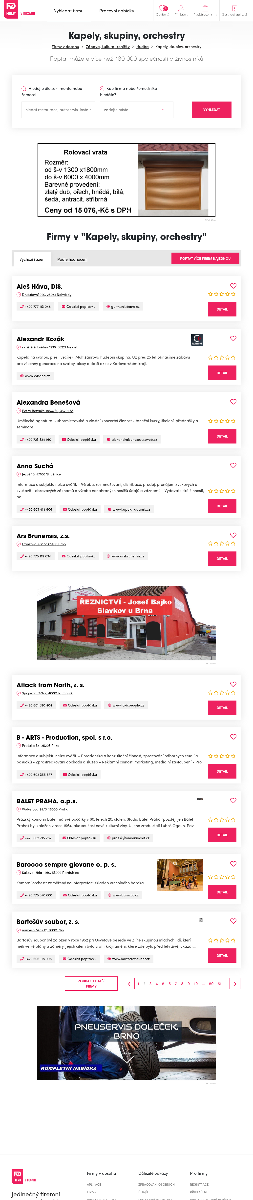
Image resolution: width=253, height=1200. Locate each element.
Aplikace (94, 1184)
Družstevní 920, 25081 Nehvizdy (46, 294)
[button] (41, 180)
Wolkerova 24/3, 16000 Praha (45, 809)
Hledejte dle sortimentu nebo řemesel (51, 91)
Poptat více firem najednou (205, 258)
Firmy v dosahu (65, 46)
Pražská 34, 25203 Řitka (41, 745)
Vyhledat (211, 109)
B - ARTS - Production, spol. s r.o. (65, 738)
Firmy (92, 1192)
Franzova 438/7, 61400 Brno (44, 543)
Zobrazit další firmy (91, 983)
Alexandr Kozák (40, 340)
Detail (222, 309)
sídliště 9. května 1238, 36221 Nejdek (50, 346)
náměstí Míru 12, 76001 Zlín (43, 929)
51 (219, 983)
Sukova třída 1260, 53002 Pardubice (50, 872)
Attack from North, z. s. (51, 686)
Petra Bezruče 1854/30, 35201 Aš (47, 410)
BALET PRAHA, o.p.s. (47, 802)
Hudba (142, 46)
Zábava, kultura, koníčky (108, 46)
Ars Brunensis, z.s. (43, 537)
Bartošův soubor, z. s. (48, 922)
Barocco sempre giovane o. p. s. (66, 865)
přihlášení (198, 1192)
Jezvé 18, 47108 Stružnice (41, 473)
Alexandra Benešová (48, 403)
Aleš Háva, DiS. (40, 287)
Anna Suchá (35, 467)
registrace (199, 1184)
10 (196, 983)
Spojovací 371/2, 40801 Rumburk (47, 692)
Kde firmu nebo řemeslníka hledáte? (128, 91)
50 (211, 983)
